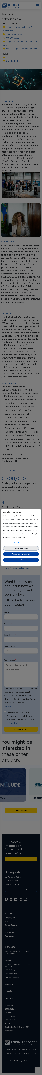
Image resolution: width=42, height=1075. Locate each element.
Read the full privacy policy (11, 542)
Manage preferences (21, 548)
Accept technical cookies (21, 554)
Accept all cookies (21, 560)
